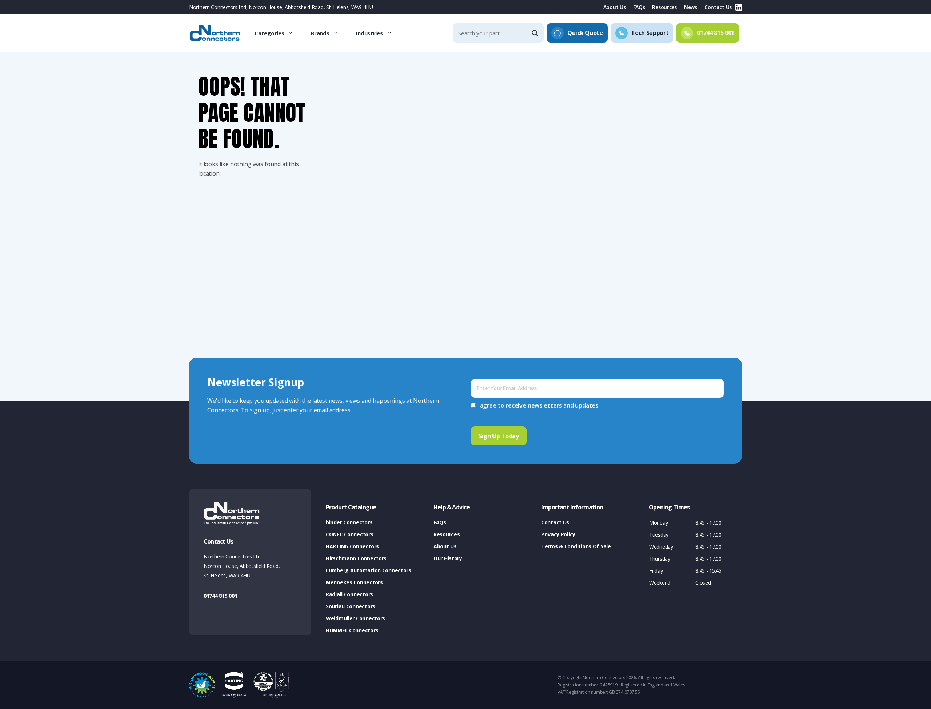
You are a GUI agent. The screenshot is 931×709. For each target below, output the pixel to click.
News (690, 7)
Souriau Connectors (350, 606)
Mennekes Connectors (354, 582)
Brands (320, 33)
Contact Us (718, 7)
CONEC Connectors (349, 534)
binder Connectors (349, 522)
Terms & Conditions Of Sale (576, 546)
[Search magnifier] (536, 33)
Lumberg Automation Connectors (368, 570)
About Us (614, 7)
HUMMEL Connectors (352, 630)
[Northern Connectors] (215, 33)
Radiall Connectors (349, 594)
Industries (369, 33)
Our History (447, 558)
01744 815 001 (220, 595)
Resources (664, 7)
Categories (269, 33)
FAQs (639, 7)
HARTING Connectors (352, 546)
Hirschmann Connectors (356, 558)
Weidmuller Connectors (355, 618)
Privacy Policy (558, 534)
